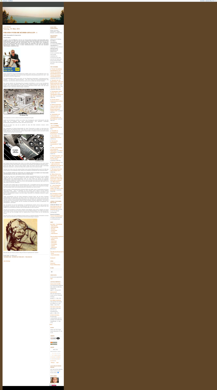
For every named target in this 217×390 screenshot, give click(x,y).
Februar (53, 362)
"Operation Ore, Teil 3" (55, 87)
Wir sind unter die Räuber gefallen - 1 (20, 32)
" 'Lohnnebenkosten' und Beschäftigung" (55, 117)
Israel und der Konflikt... (55, 284)
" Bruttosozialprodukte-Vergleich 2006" (55, 109)
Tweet (51, 324)
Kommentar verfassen (18, 257)
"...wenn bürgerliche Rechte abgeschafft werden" (55, 187)
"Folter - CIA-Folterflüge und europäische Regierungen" (56, 149)
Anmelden (202, 0)
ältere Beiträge (6, 261)
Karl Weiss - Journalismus (54, 27)
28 (51, 360)
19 (58, 357)
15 (52, 357)
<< (215, 0)
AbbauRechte (54, 225)
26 (58, 358)
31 (55, 360)
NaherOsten (54, 241)
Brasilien (53, 228)
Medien (53, 239)
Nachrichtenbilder (55, 254)
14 (51, 357)
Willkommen (54, 247)
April (57, 362)
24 (55, 358)
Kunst (52, 253)
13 (59, 355)
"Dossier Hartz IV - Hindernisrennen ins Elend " (56, 101)
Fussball (53, 232)
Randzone (52, 263)
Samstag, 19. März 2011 (11, 29)
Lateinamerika (54, 238)
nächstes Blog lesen (210, 0)
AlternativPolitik (54, 227)
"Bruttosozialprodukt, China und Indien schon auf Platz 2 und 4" (55, 106)
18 (56, 357)
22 (52, 358)
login (51, 278)
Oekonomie (54, 242)
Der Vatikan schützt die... (56, 300)
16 (54, 357)
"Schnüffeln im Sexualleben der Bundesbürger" (54, 132)
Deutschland (54, 230)
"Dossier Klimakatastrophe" (56, 216)
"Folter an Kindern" (56, 196)
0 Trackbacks (28, 257)
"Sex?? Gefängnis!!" (56, 162)
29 (52, 360)
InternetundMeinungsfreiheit (56, 236)
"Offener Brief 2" (56, 181)
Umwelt (53, 245)
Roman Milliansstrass (55, 264)
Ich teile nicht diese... (55, 315)
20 (59, 357)
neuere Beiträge (7, 27)
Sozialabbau (54, 244)
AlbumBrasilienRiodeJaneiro (57, 251)
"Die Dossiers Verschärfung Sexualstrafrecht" (54, 142)
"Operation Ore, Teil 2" (55, 86)
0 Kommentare (7, 257)
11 (56, 355)
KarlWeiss (10, 0)
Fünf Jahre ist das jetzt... (55, 306)
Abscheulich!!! (53, 292)
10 (55, 355)
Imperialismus (54, 233)
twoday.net (4, 0)
